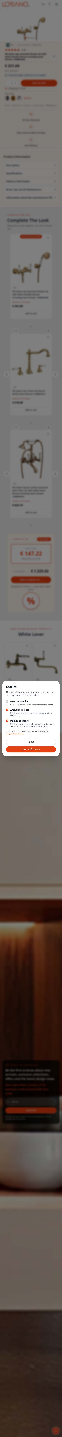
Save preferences (31, 749)
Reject (31, 741)
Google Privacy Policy (15, 733)
